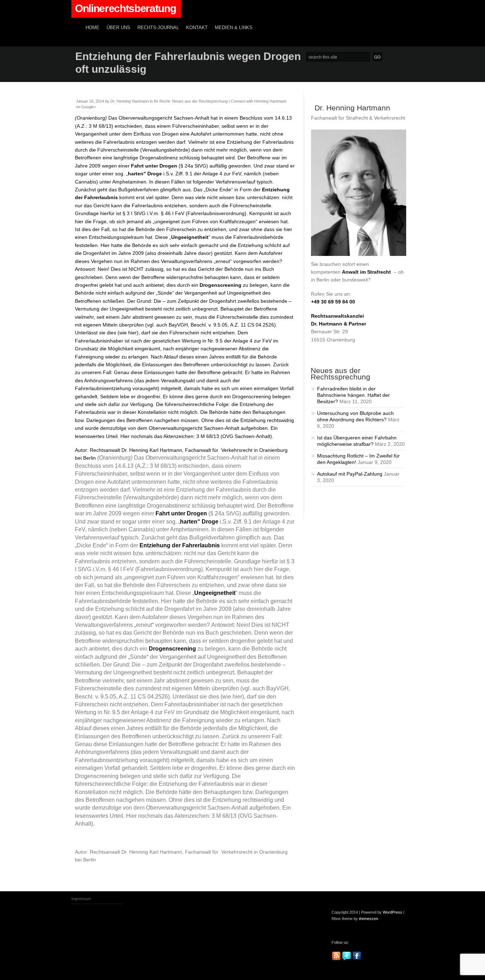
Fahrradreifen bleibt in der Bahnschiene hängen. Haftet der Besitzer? (353, 395)
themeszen (368, 918)
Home (92, 27)
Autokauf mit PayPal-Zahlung (349, 474)
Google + (370, 959)
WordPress (392, 912)
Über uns (118, 27)
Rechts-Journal (158, 27)
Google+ (88, 107)
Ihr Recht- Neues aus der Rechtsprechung (191, 101)
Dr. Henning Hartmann (129, 101)
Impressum (81, 899)
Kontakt (197, 27)
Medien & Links (233, 27)
